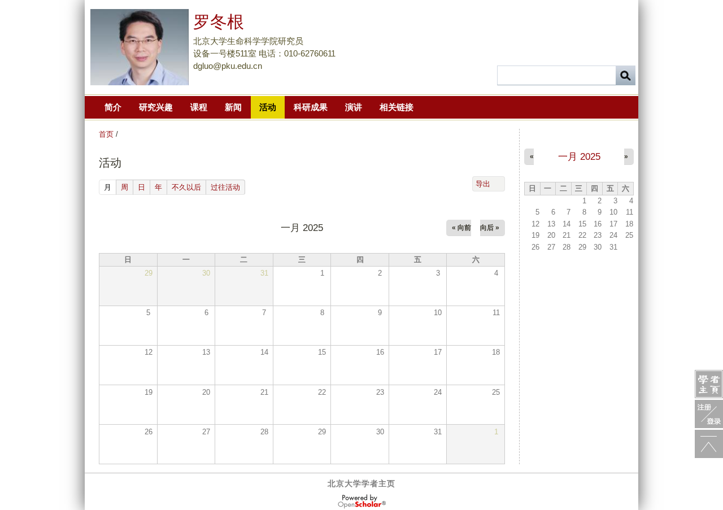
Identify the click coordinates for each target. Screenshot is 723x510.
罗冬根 (218, 21)
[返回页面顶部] (709, 444)
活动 (267, 107)
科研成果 (311, 107)
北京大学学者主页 (361, 483)
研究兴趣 (156, 107)
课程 (198, 107)
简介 (112, 107)
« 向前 (461, 228)
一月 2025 (579, 156)
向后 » (489, 228)
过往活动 (225, 187)
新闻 (233, 107)
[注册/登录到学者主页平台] (709, 414)
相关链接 (396, 107)
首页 (106, 134)
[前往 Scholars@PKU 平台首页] (709, 384)
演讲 (353, 107)
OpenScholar (362, 501)
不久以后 (186, 187)
